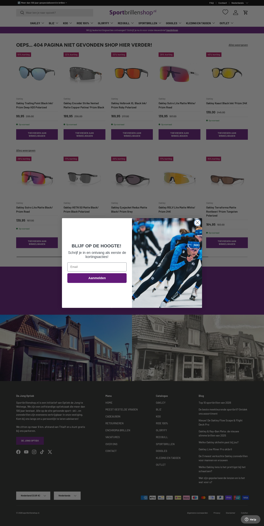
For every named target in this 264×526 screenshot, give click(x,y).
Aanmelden (97, 278)
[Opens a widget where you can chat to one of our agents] (250, 519)
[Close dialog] (197, 223)
